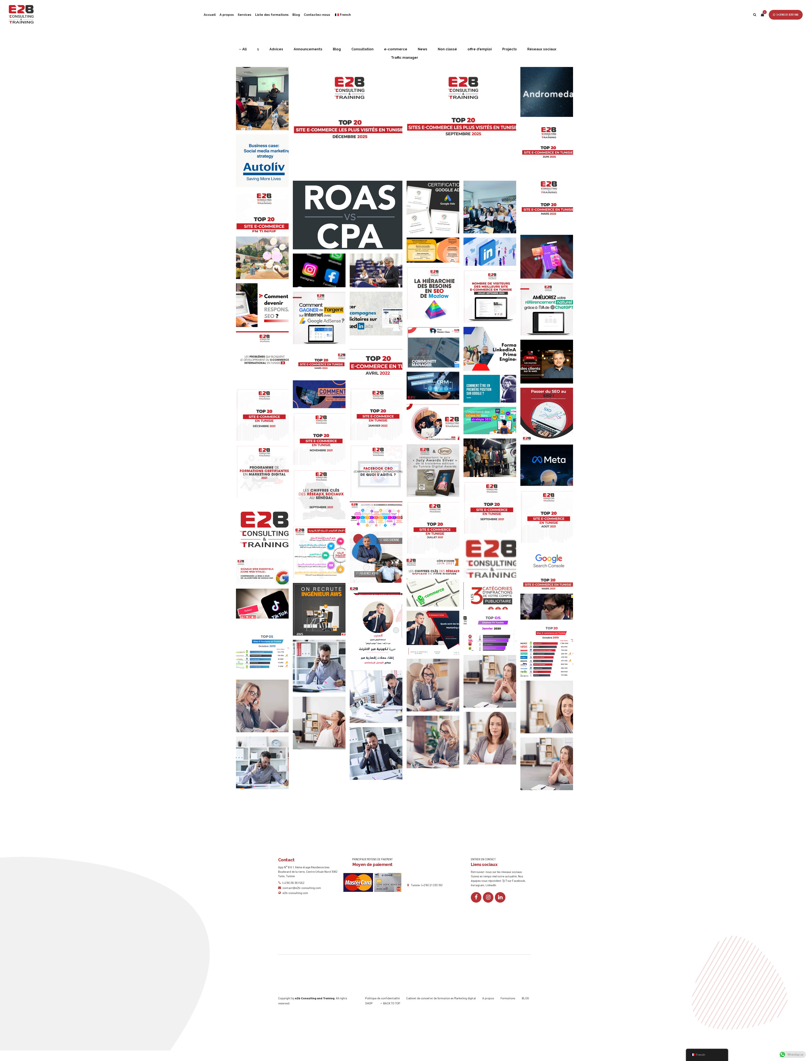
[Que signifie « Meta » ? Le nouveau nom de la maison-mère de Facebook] (548, 467)
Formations (508, 998)
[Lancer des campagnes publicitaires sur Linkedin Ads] (378, 316)
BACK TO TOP (391, 1003)
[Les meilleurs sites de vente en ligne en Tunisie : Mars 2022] (321, 364)
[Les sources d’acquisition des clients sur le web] (548, 364)
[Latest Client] (435, 687)
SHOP (369, 1003)
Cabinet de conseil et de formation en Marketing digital (441, 998)
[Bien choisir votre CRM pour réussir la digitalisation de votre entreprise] (435, 388)
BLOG (525, 998)
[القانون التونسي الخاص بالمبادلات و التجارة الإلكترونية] (321, 554)
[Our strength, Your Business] (548, 709)
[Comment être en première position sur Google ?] (491, 391)
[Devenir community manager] (435, 348)
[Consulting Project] (321, 668)
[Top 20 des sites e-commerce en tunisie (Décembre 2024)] (264, 213)
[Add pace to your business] (378, 755)
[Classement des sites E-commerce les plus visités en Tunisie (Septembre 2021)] (491, 509)
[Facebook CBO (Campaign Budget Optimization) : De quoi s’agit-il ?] (378, 473)
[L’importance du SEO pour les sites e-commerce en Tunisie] (491, 298)
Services (244, 15)
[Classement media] (491, 634)
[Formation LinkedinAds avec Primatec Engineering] (491, 351)
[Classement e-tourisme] (264, 651)
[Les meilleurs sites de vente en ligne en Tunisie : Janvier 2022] (378, 416)
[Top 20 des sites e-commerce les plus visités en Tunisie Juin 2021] (264, 530)
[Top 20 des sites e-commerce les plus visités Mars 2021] (548, 584)
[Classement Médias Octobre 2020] (378, 593)
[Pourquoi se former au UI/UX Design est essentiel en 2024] (548, 259)
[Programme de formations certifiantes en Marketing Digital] (264, 473)
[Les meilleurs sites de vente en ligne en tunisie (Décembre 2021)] (264, 416)
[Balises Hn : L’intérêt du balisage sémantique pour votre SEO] (491, 422)
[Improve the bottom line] (548, 766)
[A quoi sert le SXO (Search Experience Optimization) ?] (548, 416)
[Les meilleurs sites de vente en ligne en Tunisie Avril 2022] (378, 364)
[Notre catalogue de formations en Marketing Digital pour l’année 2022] (435, 424)
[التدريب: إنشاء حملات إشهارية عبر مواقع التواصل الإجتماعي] (378, 634)
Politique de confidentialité (382, 998)
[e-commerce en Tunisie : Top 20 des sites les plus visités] (491, 560)
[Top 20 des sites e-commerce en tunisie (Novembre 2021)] (321, 440)
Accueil (210, 15)
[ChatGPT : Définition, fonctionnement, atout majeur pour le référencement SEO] (548, 311)
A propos (227, 15)
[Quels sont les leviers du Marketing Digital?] (435, 635)
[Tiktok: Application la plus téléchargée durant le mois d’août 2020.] (264, 606)
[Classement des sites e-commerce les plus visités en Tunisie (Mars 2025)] (548, 206)
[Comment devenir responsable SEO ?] (264, 307)
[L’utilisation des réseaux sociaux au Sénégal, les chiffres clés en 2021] (321, 497)
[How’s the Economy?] (491, 740)
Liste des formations (272, 15)
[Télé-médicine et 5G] (548, 609)
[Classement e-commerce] (548, 652)
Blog (296, 15)
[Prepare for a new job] (491, 683)
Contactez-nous (317, 15)
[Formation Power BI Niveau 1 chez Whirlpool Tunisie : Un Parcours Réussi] (491, 209)
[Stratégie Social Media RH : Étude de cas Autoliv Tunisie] (264, 162)
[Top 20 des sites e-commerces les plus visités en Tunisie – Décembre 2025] (350, 124)
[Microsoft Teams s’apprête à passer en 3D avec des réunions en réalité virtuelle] (264, 260)
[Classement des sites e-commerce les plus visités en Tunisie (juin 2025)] (548, 149)
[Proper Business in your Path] (264, 708)
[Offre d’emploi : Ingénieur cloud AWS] (321, 611)
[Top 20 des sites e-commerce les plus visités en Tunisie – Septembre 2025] (463, 124)
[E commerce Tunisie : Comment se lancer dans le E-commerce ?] (435, 595)
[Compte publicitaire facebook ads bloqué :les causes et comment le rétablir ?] (491, 597)
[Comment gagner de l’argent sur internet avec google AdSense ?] (321, 319)
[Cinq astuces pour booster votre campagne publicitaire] (321, 396)
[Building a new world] (435, 744)
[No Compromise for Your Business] (264, 764)
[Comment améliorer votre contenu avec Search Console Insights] (548, 561)
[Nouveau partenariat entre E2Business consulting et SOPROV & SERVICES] (378, 559)
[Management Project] (378, 698)
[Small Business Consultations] (321, 725)
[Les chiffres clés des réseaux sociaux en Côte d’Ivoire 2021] (435, 568)
